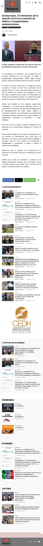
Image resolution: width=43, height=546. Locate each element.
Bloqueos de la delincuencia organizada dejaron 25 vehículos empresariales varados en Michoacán (26, 274)
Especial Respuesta (19, 198)
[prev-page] (3, 437)
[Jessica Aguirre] (4, 35)
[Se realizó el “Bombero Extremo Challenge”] (8, 228)
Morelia (17, 235)
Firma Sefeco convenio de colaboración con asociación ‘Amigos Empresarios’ (25, 239)
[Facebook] (26, 2)
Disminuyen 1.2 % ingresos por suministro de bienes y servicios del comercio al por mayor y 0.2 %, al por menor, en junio (27, 217)
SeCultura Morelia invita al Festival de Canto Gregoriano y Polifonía (27, 508)
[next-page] (6, 437)
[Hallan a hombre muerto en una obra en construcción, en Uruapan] (8, 250)
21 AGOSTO (19, 406)
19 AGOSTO (19, 428)
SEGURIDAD (18, 246)
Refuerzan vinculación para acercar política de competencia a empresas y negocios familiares (28, 474)
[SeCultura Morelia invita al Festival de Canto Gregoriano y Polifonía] (8, 508)
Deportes (17, 257)
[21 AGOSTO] (8, 407)
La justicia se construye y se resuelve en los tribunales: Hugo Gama (26, 194)
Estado (4, 27)
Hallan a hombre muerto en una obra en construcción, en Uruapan (27, 249)
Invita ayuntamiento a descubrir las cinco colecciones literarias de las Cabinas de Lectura (27, 519)
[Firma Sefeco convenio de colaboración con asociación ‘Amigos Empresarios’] (8, 239)
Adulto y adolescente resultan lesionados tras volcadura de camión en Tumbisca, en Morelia (26, 286)
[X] (32, 2)
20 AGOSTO (19, 417)
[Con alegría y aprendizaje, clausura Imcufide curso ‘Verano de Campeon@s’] (8, 296)
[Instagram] (29, 2)
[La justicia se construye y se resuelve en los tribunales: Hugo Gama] (8, 194)
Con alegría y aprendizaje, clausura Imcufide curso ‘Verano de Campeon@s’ (27, 296)
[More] (38, 180)
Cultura (17, 346)
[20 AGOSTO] (8, 418)
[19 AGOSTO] (8, 429)
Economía (17, 201)
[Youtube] (35, 2)
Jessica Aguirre (12, 34)
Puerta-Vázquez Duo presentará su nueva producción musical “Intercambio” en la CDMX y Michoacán (27, 351)
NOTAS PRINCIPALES (14, 27)
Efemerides (18, 403)
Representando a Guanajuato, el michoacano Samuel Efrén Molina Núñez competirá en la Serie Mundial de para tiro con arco (27, 262)
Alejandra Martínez (19, 279)
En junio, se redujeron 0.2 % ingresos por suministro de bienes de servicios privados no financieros (28, 205)
